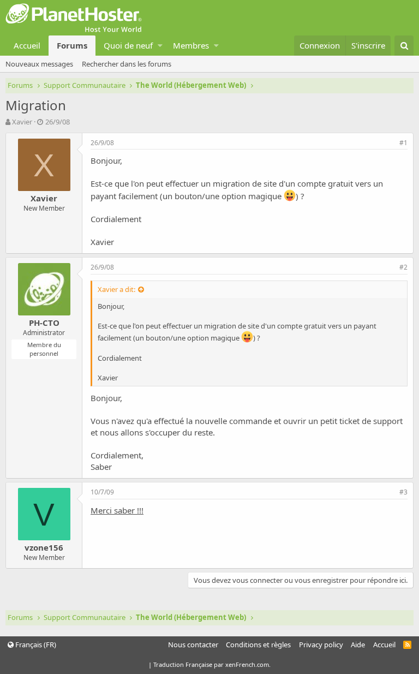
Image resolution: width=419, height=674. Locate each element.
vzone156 (44, 547)
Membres (191, 45)
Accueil (27, 45)
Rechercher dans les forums (126, 64)
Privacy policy (321, 644)
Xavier (22, 122)
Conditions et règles (258, 644)
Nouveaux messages (39, 64)
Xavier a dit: (116, 289)
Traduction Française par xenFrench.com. (212, 664)
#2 (403, 267)
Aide (358, 644)
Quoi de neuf (128, 45)
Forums (72, 45)
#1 (403, 142)
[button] (160, 45)
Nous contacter (193, 644)
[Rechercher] (404, 45)
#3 (403, 492)
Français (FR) (35, 644)
